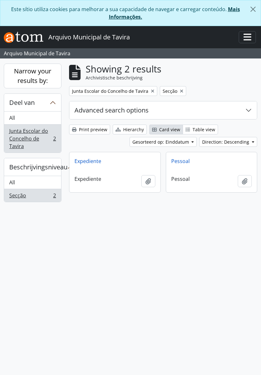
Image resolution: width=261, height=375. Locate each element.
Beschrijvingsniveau (35, 167)
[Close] (253, 9)
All (12, 117)
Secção (32, 197)
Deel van (22, 102)
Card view (169, 129)
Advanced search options (111, 110)
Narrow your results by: (32, 76)
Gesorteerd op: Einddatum (161, 142)
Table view (203, 129)
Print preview (92, 129)
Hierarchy (133, 129)
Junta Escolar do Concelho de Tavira (32, 138)
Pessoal (180, 161)
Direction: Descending (226, 142)
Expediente (87, 161)
